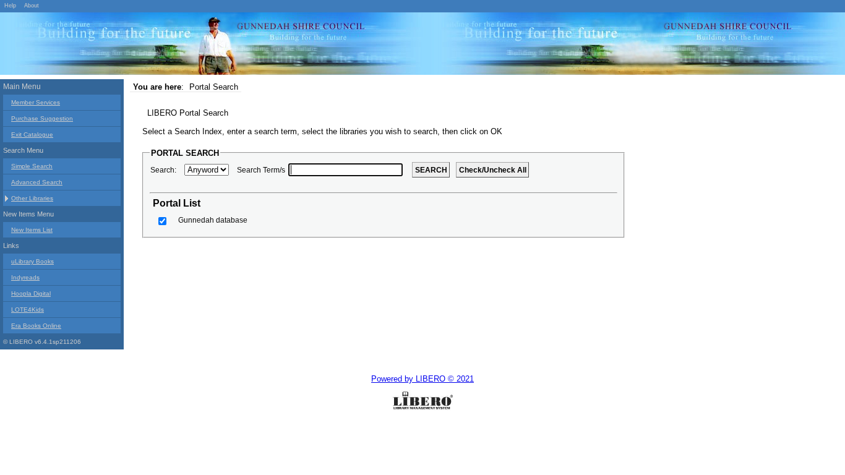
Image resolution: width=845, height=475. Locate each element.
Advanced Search (36, 182)
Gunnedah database (212, 220)
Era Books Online (36, 325)
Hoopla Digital (31, 293)
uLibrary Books (32, 261)
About (31, 5)
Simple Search (32, 166)
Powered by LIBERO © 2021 (422, 378)
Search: (163, 170)
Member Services (35, 102)
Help (10, 5)
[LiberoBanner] (185, 45)
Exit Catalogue (32, 134)
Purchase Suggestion (42, 118)
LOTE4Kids (27, 309)
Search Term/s (261, 170)
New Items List (32, 229)
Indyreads (25, 277)
